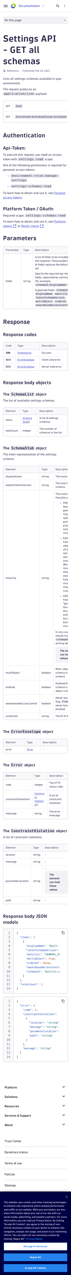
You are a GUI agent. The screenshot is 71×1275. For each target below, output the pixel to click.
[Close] (66, 1197)
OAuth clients (30, 226)
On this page (13, 20)
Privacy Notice (34, 1239)
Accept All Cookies (35, 1268)
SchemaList (24, 353)
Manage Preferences (35, 1246)
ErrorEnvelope (25, 360)
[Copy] (63, 933)
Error (30, 749)
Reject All (35, 1257)
